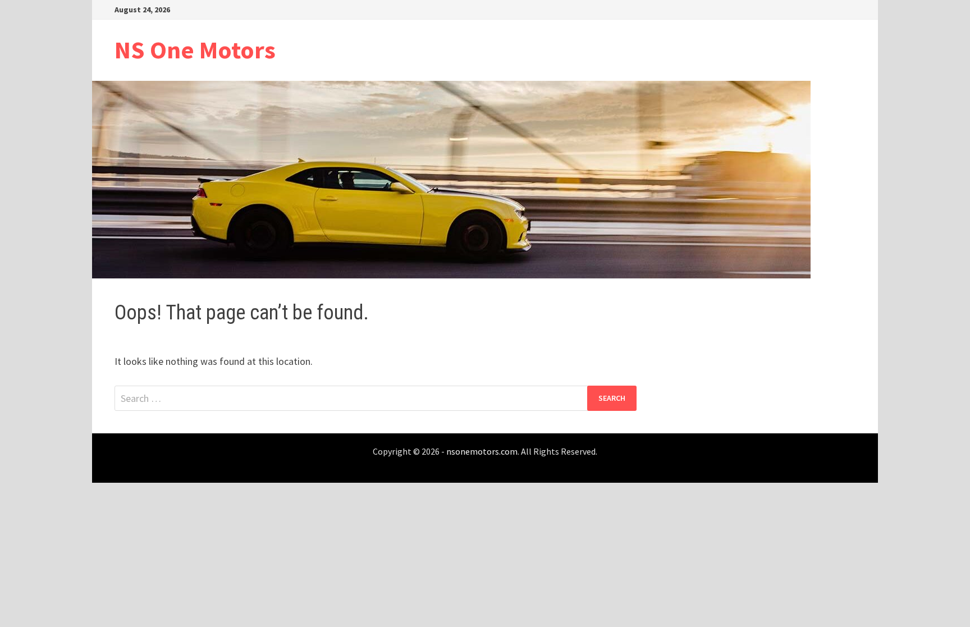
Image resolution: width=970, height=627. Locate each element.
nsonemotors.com (482, 451)
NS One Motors (195, 49)
